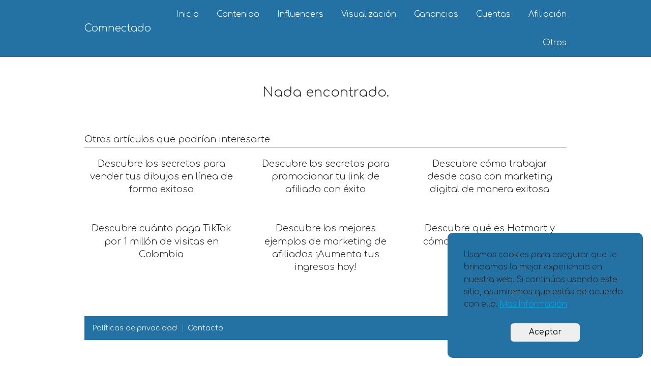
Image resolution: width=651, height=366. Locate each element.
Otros (555, 42)
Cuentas (493, 14)
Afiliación (547, 14)
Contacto (205, 328)
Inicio (187, 14)
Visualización (368, 14)
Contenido (238, 14)
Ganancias (436, 14)
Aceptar (545, 332)
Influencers (300, 14)
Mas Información (533, 304)
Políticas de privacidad (135, 328)
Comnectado (117, 28)
